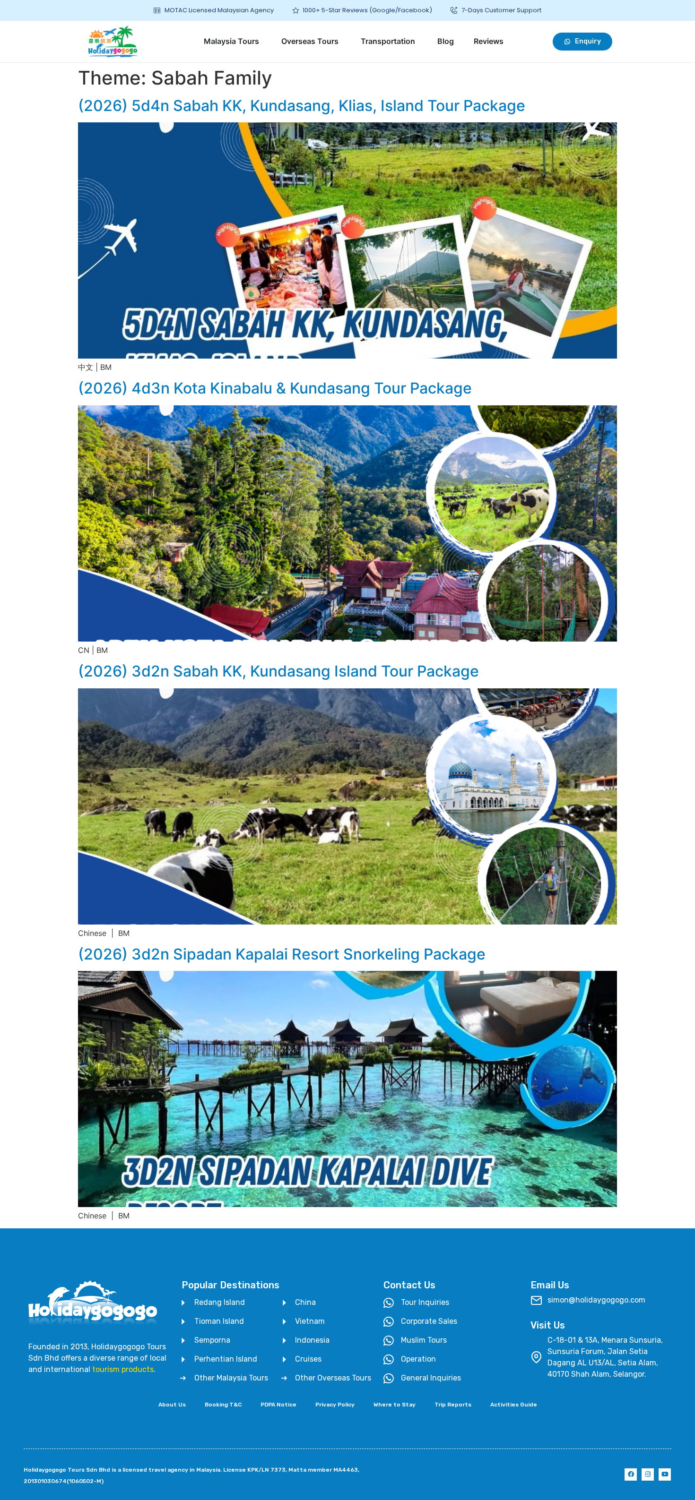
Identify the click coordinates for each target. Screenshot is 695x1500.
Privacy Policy (335, 1404)
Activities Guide (513, 1404)
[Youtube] (665, 1474)
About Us (172, 1404)
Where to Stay (395, 1404)
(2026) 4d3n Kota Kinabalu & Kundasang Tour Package (275, 388)
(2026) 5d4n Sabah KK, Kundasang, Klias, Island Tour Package (301, 105)
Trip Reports (452, 1404)
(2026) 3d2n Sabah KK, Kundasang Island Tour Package (278, 671)
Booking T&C (223, 1404)
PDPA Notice (278, 1404)
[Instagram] (648, 1474)
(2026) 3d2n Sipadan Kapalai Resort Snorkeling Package (282, 954)
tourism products (123, 1369)
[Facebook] (631, 1474)
